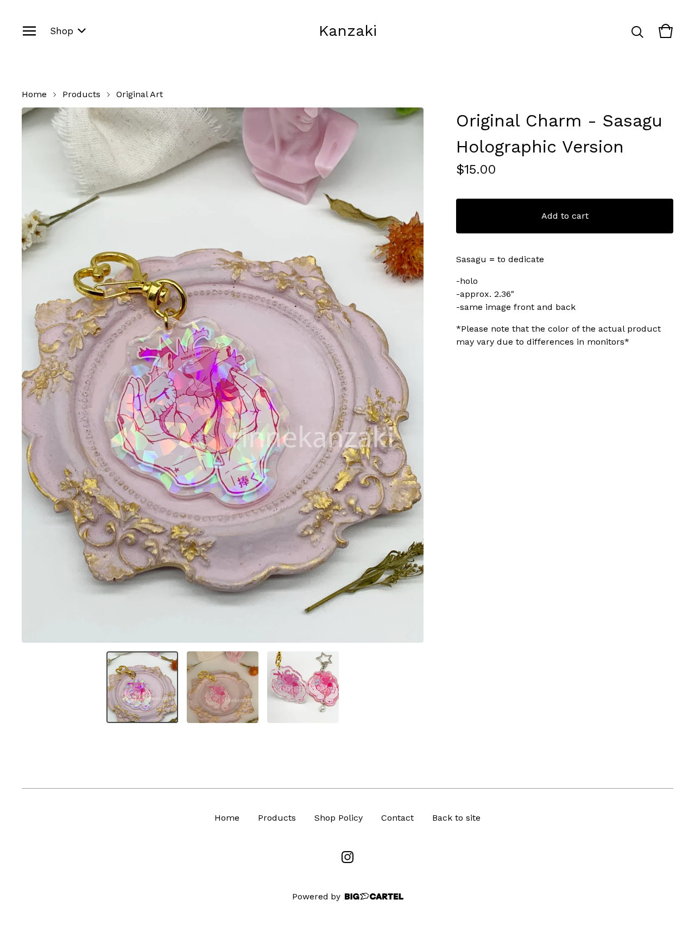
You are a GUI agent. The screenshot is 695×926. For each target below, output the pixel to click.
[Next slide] (408, 375)
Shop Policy (338, 818)
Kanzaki (348, 31)
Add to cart (565, 216)
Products (81, 94)
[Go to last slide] (37, 375)
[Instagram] (347, 857)
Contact (397, 818)
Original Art (139, 94)
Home (34, 94)
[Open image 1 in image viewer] (223, 375)
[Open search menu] (637, 31)
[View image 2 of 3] (222, 687)
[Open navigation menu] (29, 31)
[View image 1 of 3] (142, 687)
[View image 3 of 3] (303, 687)
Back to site (456, 818)
